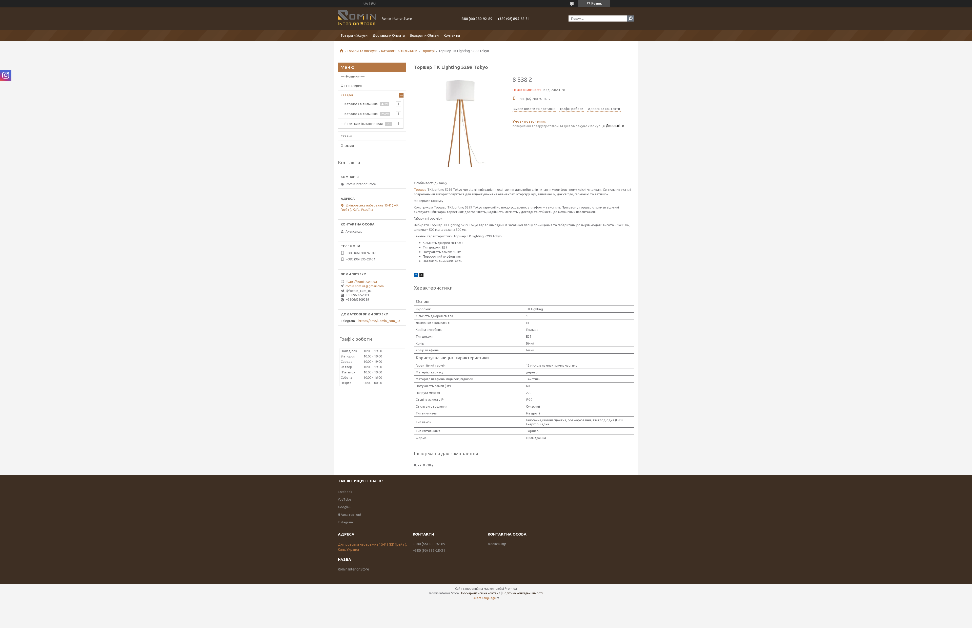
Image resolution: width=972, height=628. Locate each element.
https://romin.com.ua (361, 281)
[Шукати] (630, 18)
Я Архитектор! (349, 514)
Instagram (345, 522)
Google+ (344, 507)
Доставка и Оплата (389, 35)
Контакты (452, 35)
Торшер (420, 189)
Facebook (345, 491)
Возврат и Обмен (424, 35)
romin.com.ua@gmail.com (365, 286)
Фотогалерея (351, 85)
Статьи (346, 136)
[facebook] (416, 275)
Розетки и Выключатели (364, 123)
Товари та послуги (362, 51)
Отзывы (347, 145)
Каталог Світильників (399, 51)
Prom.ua (511, 588)
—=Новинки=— (352, 76)
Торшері (428, 51)
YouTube (344, 499)
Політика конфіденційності (522, 593)
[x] (421, 275)
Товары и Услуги (354, 35)
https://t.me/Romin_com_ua (379, 320)
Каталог (347, 95)
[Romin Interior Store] (357, 18)
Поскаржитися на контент (480, 593)
